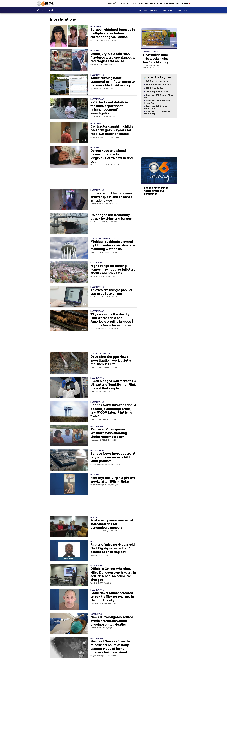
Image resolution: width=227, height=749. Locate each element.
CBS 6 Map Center (154, 88)
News (139, 10)
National (132, 3)
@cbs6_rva (52, 10)
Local (122, 3)
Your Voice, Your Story (158, 10)
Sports (154, 3)
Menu (111, 3)
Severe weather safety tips (158, 84)
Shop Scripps (167, 3)
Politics (178, 10)
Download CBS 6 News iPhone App (159, 96)
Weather (143, 3)
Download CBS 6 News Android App (155, 107)
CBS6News (38, 10)
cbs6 (42, 10)
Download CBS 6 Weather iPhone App (157, 102)
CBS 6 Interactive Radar (156, 81)
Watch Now (182, 3)
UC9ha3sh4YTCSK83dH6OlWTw (49, 10)
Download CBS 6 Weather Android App (157, 112)
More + (186, 10)
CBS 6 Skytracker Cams (156, 92)
